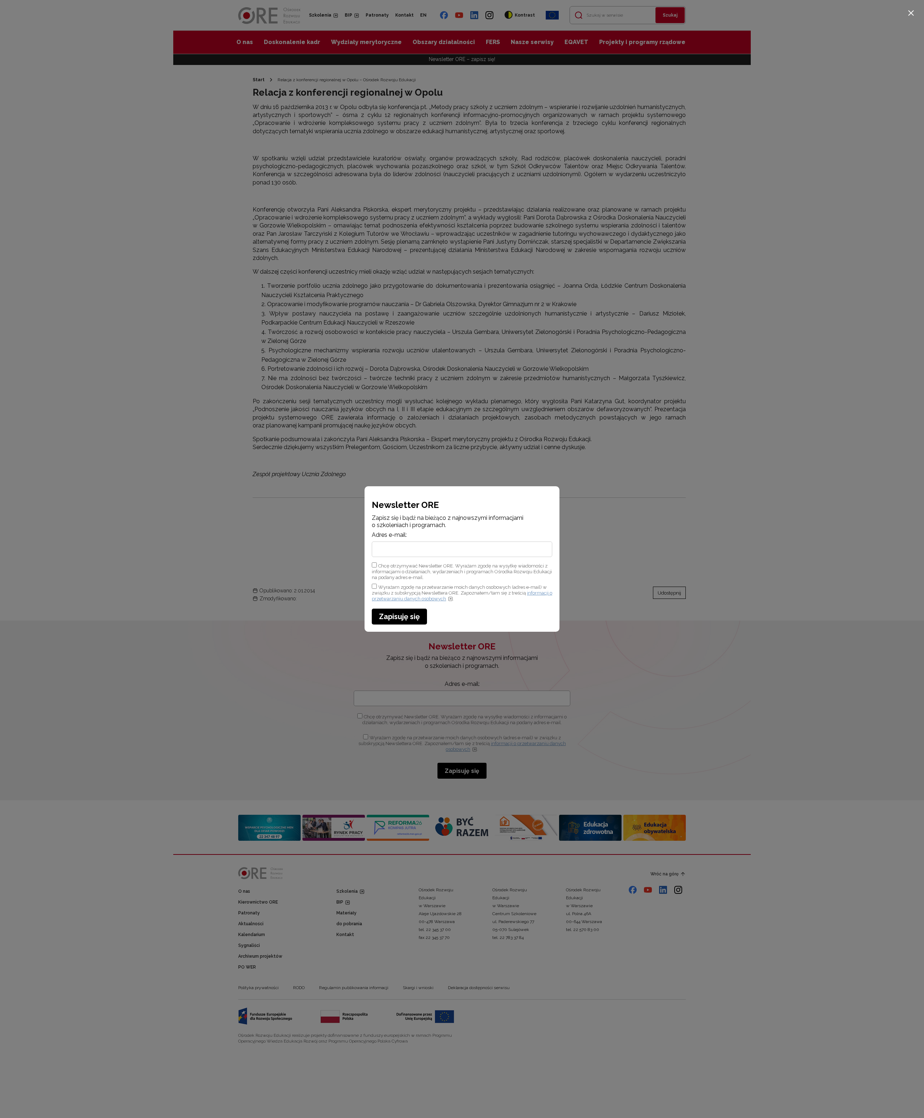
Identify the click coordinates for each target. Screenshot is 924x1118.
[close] (911, 13)
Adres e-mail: (389, 535)
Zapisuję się (399, 616)
